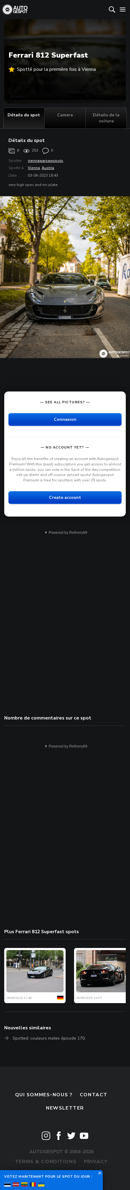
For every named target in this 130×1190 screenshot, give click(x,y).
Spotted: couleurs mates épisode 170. (49, 1038)
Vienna (34, 167)
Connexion (65, 419)
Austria (48, 167)
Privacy (96, 1161)
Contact (94, 1094)
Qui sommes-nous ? (44, 1094)
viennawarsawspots (45, 160)
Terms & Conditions (45, 1161)
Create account (65, 497)
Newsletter (65, 1108)
